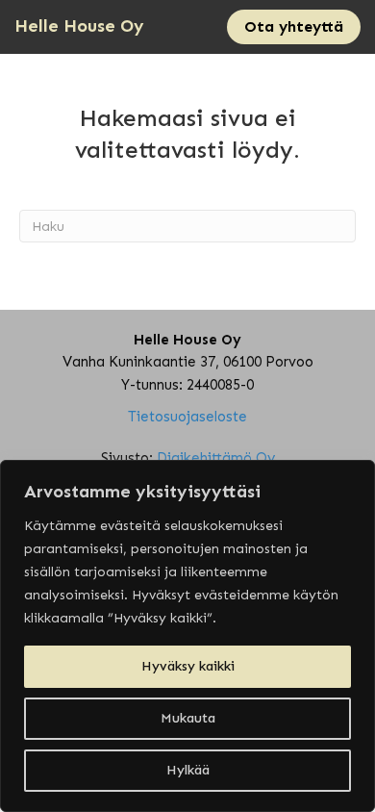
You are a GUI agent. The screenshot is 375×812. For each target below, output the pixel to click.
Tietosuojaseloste (187, 416)
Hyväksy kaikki (188, 666)
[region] (187, 636)
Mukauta (188, 718)
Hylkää (188, 770)
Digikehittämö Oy (216, 458)
